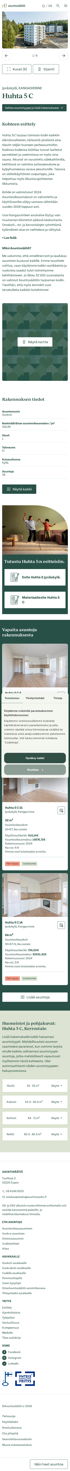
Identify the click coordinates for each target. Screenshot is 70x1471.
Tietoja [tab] (57, 698)
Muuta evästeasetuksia (17, 1445)
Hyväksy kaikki (35, 757)
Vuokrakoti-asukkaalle (16, 1268)
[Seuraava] (63, 55)
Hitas (5, 1248)
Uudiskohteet (10, 1243)
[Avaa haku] (58, 5)
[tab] (16, 69)
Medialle (7, 1332)
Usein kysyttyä (11, 1283)
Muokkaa (33, 769)
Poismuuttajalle (12, 1278)
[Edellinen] (6, 55)
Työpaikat (8, 1317)
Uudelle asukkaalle (14, 1273)
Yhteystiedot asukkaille (17, 1293)
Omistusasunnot (13, 1238)
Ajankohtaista (11, 1312)
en (50, 6)
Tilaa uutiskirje (11, 1337)
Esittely (7, 1307)
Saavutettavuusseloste (17, 1439)
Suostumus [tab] (12, 698)
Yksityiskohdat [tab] (35, 698)
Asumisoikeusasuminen (17, 1228)
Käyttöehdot (10, 1422)
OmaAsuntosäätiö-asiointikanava (23, 1288)
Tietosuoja (8, 1416)
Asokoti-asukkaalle (14, 1263)
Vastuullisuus (10, 1322)
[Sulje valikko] (66, 6)
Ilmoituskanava (12, 1427)
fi (43, 6)
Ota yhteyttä (10, 1433)
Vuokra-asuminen (13, 1233)
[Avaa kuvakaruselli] (35, 29)
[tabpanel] (35, 29)
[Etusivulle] (13, 5)
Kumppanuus (10, 1327)
